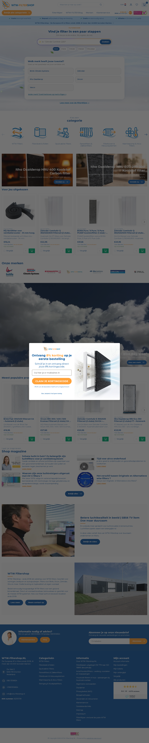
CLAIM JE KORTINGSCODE (51, 381)
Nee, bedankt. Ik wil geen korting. (51, 393)
